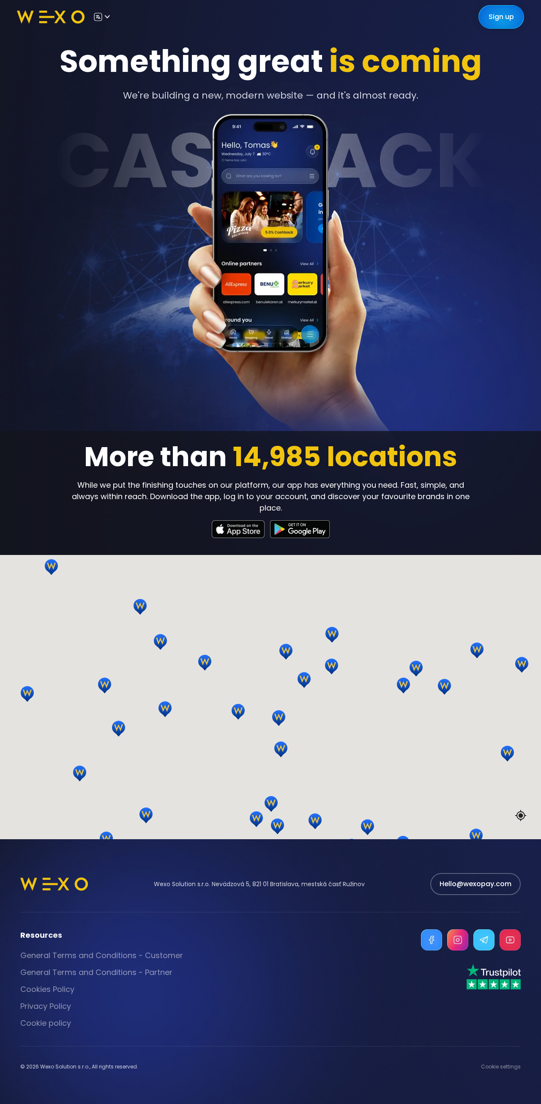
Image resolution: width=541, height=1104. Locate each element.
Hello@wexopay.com (475, 884)
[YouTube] (510, 939)
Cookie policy (45, 1023)
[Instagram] (457, 939)
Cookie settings (501, 1066)
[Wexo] (51, 17)
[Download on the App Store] (238, 529)
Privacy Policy (45, 1006)
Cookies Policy (47, 989)
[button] (419, 679)
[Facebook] (431, 939)
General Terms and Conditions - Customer (101, 955)
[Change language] (101, 17)
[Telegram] (484, 939)
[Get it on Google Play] (300, 529)
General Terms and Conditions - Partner (96, 972)
